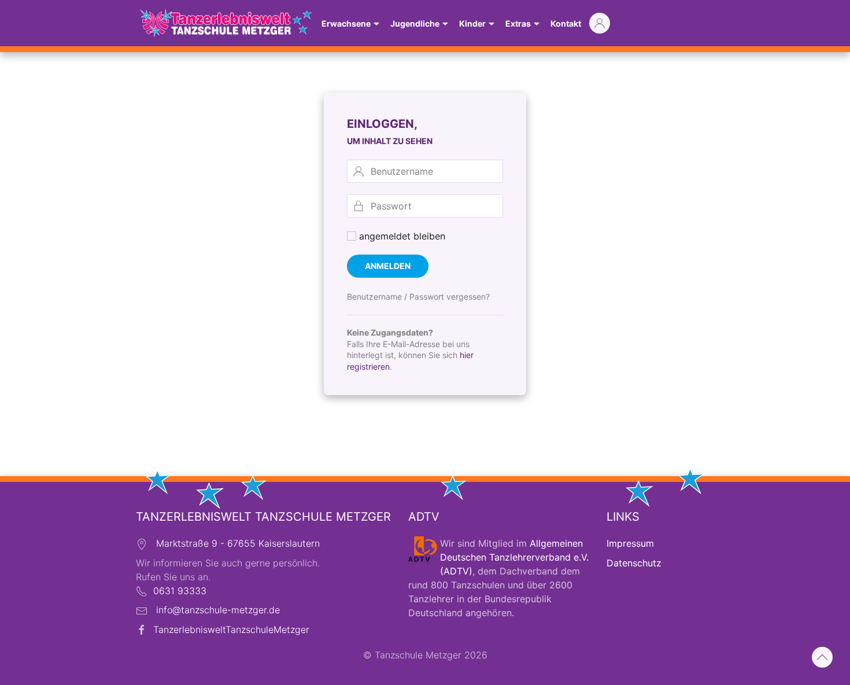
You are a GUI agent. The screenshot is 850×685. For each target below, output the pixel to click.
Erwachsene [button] (346, 23)
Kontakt (565, 23)
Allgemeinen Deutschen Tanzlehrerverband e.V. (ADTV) (514, 557)
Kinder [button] (472, 23)
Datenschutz (634, 563)
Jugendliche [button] (414, 23)
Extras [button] (518, 23)
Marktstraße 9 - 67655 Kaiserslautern (238, 543)
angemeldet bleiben (400, 236)
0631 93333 (179, 590)
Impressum (630, 543)
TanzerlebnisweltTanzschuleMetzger (231, 629)
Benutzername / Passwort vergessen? (418, 296)
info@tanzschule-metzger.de (218, 610)
